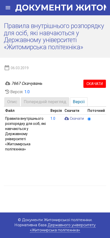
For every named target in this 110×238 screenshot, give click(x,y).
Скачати (94, 84)
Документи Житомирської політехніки (58, 8)
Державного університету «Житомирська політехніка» (63, 227)
